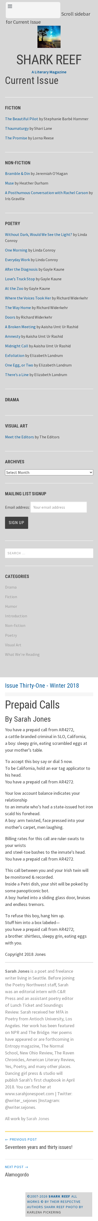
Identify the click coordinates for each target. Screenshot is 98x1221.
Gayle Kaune (53, 269)
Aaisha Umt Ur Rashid (59, 326)
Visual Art (13, 644)
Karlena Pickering (44, 1212)
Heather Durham (33, 183)
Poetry (11, 635)
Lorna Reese (43, 137)
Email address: (17, 507)
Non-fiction (15, 625)
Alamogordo (17, 1171)
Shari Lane (43, 128)
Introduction (16, 615)
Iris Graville (15, 198)
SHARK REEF (49, 60)
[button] (49, 33)
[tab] (33, 10)
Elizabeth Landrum (46, 355)
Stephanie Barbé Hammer (66, 118)
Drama (11, 587)
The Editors (49, 436)
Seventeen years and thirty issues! (38, 1143)
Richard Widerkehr (72, 297)
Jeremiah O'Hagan (51, 173)
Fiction (11, 596)
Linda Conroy (44, 250)
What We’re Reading (22, 654)
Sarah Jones (37, 1118)
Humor (11, 606)
